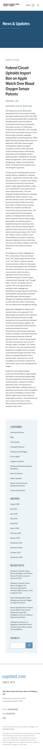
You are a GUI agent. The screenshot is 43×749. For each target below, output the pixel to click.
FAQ (4, 718)
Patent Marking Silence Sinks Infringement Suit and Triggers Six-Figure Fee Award (21, 600)
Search (15, 638)
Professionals (21, 185)
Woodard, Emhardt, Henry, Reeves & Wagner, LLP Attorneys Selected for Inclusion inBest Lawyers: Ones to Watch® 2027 (21, 588)
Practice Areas (21, 180)
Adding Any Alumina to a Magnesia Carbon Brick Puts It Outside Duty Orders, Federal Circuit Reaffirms (21, 625)
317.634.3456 (13, 709)
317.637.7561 (10, 714)
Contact (21, 195)
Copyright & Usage (8, 729)
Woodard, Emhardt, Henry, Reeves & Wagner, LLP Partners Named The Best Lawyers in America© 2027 (21, 574)
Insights (21, 190)
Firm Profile (22, 175)
